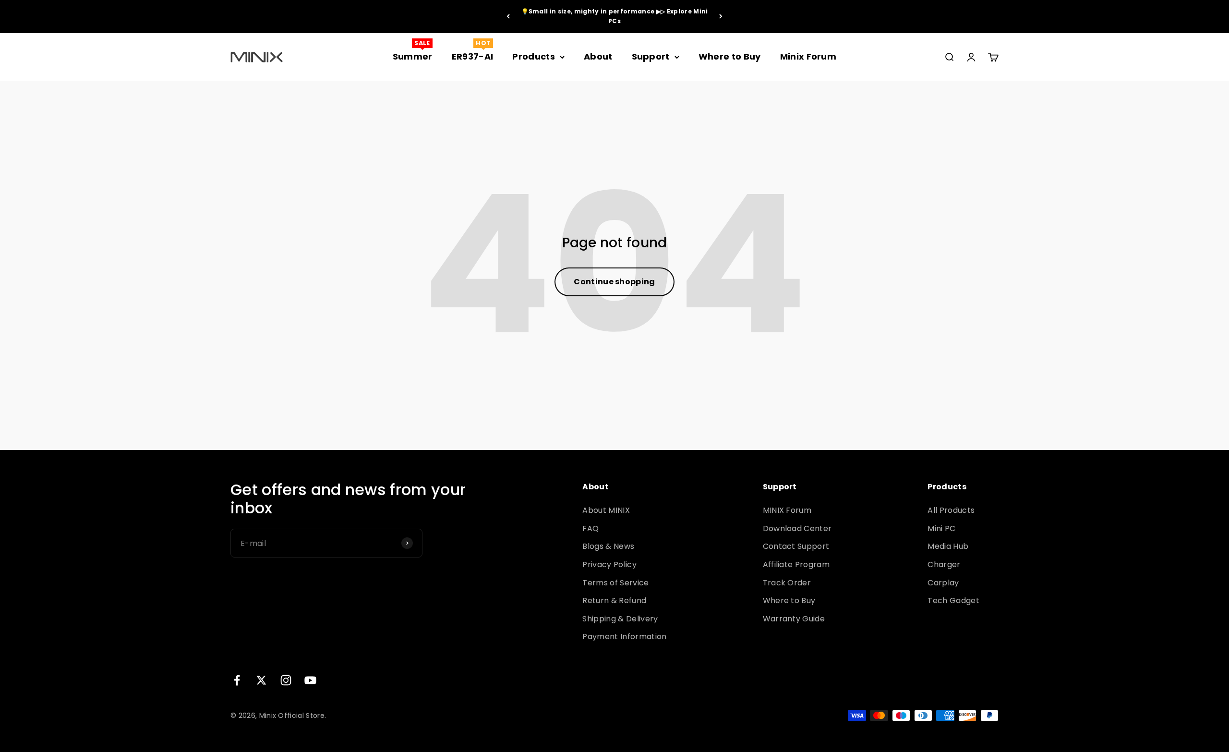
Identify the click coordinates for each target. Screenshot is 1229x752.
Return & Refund (614, 600)
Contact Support (796, 546)
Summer (413, 56)
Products (533, 56)
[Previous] (508, 16)
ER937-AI (473, 56)
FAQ (590, 528)
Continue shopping (614, 281)
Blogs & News (608, 546)
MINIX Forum (787, 510)
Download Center (797, 528)
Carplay (943, 582)
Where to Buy (730, 56)
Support (651, 56)
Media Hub (948, 546)
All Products (951, 510)
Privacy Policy (609, 564)
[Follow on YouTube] (310, 680)
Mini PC (941, 528)
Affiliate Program (796, 564)
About (598, 56)
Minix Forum (808, 56)
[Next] (721, 16)
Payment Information (624, 636)
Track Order (787, 582)
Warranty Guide (794, 618)
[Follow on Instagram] (285, 680)
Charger (944, 564)
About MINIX (606, 510)
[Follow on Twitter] (261, 680)
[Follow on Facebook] (236, 680)
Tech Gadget (953, 600)
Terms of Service (615, 582)
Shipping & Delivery (620, 618)
